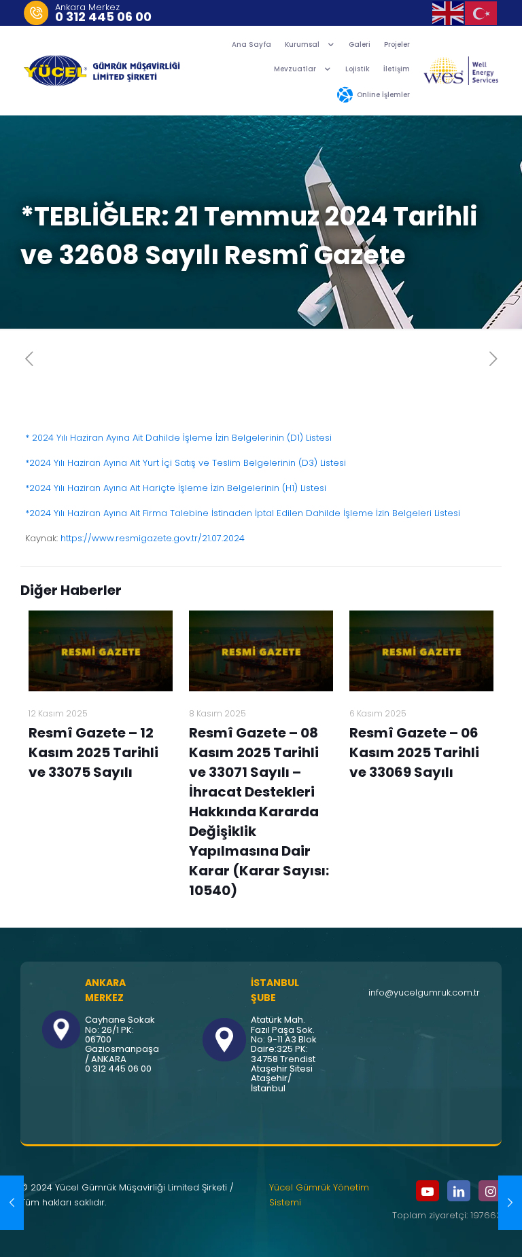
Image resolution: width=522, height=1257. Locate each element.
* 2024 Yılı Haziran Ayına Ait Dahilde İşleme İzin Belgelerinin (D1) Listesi (178, 437)
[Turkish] (481, 12)
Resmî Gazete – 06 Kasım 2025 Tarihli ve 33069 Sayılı (414, 752)
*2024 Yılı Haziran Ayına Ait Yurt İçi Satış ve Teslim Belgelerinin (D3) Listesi (185, 462)
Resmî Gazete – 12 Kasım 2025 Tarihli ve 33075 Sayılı (93, 752)
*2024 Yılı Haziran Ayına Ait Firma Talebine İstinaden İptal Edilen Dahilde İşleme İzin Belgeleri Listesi (242, 513)
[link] (460, 70)
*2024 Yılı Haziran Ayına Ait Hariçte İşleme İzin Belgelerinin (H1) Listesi (175, 487)
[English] (449, 12)
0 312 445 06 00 (103, 16)
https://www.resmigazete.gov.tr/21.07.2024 (152, 538)
